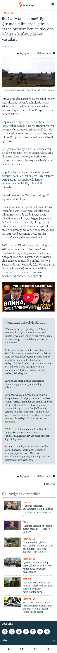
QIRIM (25, 522)
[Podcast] (47, 632)
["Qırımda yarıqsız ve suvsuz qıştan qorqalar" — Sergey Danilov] (12, 525)
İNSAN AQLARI (29, 539)
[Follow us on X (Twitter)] (12, 632)
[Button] (23, 53)
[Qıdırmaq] (48, 649)
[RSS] (40, 632)
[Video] (9, 649)
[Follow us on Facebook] (5, 632)
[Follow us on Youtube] (19, 632)
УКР (22, 649)
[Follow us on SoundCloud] (26, 632)
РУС (35, 649)
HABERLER (8, 13)
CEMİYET (27, 502)
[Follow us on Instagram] (33, 632)
